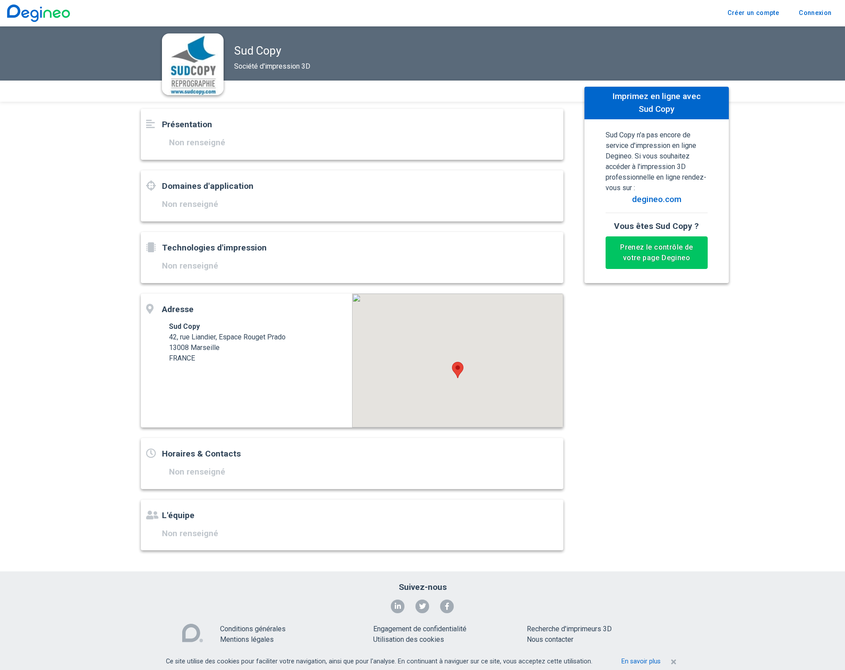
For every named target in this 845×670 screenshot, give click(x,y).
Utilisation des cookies (408, 639)
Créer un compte (753, 13)
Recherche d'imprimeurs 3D (569, 629)
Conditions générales (253, 629)
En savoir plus (641, 661)
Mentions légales (247, 639)
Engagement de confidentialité (420, 629)
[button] (457, 370)
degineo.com (656, 199)
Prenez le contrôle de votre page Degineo (656, 252)
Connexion (815, 13)
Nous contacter (550, 639)
